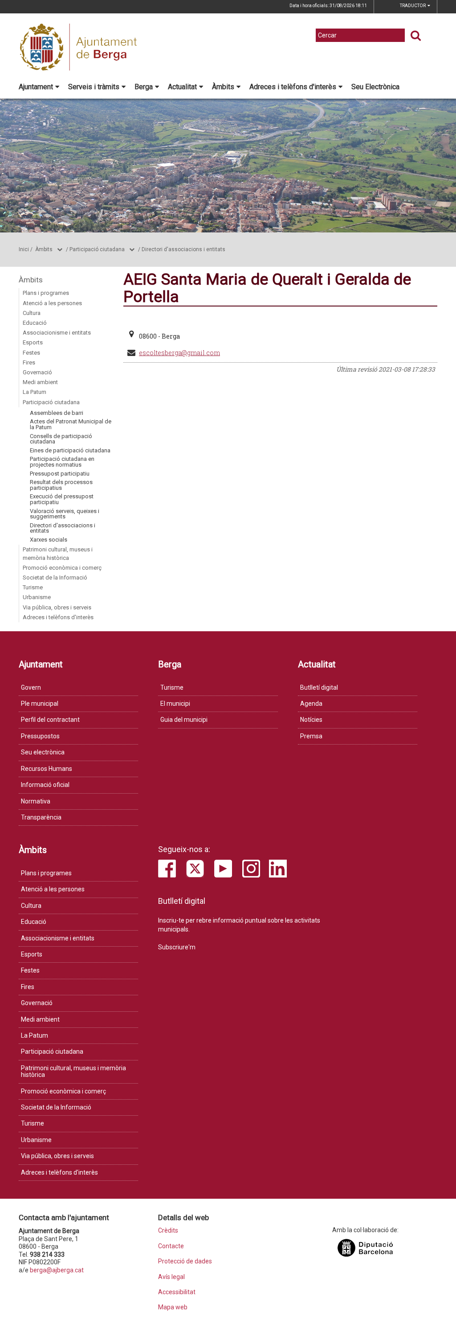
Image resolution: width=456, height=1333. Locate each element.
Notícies (311, 719)
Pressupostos (40, 736)
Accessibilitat (176, 1292)
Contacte (171, 1246)
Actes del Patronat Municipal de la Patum (70, 424)
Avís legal (171, 1277)
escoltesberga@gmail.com (179, 352)
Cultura (32, 313)
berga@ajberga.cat (57, 1270)
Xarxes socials (48, 539)
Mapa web (172, 1307)
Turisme (33, 587)
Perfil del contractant (50, 719)
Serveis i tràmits (93, 87)
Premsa (311, 736)
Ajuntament (36, 87)
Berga (143, 87)
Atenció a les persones (52, 303)
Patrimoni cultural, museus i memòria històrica (58, 553)
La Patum (34, 392)
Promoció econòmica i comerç (62, 567)
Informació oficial (45, 784)
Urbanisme (37, 597)
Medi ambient (40, 382)
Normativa (35, 801)
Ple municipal (39, 703)
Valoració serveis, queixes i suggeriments (64, 514)
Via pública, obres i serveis (57, 607)
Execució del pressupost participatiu (62, 499)
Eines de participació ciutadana (70, 450)
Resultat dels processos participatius (61, 485)
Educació (35, 322)
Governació (37, 372)
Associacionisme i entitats (57, 332)
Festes (31, 352)
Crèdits (168, 1230)
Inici (24, 249)
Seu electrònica (43, 752)
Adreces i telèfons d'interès (292, 87)
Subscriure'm (176, 947)
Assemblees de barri (56, 413)
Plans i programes (46, 293)
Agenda (311, 703)
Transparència (41, 817)
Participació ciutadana (97, 249)
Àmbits (223, 87)
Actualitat (182, 87)
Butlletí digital (319, 687)
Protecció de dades (185, 1261)
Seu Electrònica (375, 87)
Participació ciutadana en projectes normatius (62, 461)
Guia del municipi (184, 719)
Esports (33, 342)
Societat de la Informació (55, 577)
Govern (31, 687)
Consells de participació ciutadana (61, 439)
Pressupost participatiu (60, 473)
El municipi (175, 703)
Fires (29, 362)
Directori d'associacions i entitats (183, 249)
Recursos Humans (46, 768)
